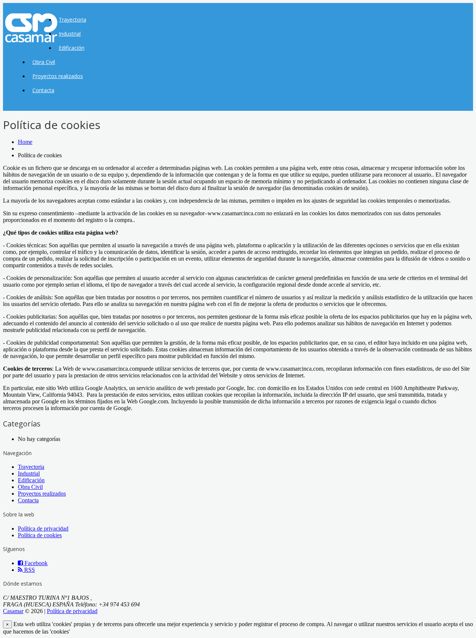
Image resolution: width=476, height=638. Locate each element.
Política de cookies (40, 535)
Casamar (13, 611)
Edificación (71, 47)
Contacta (43, 90)
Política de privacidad (43, 528)
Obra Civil (43, 61)
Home (25, 142)
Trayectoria (72, 19)
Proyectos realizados (57, 76)
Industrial (70, 33)
